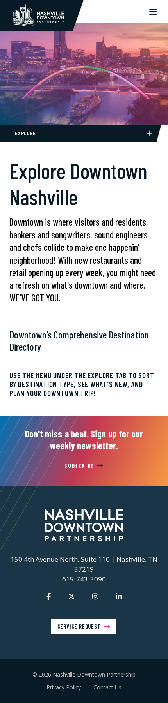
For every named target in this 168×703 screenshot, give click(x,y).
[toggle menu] (153, 12)
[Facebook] (48, 596)
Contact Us (107, 687)
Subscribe (79, 465)
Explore (25, 133)
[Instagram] (95, 596)
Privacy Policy (63, 687)
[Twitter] (71, 596)
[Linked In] (119, 596)
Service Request (79, 626)
